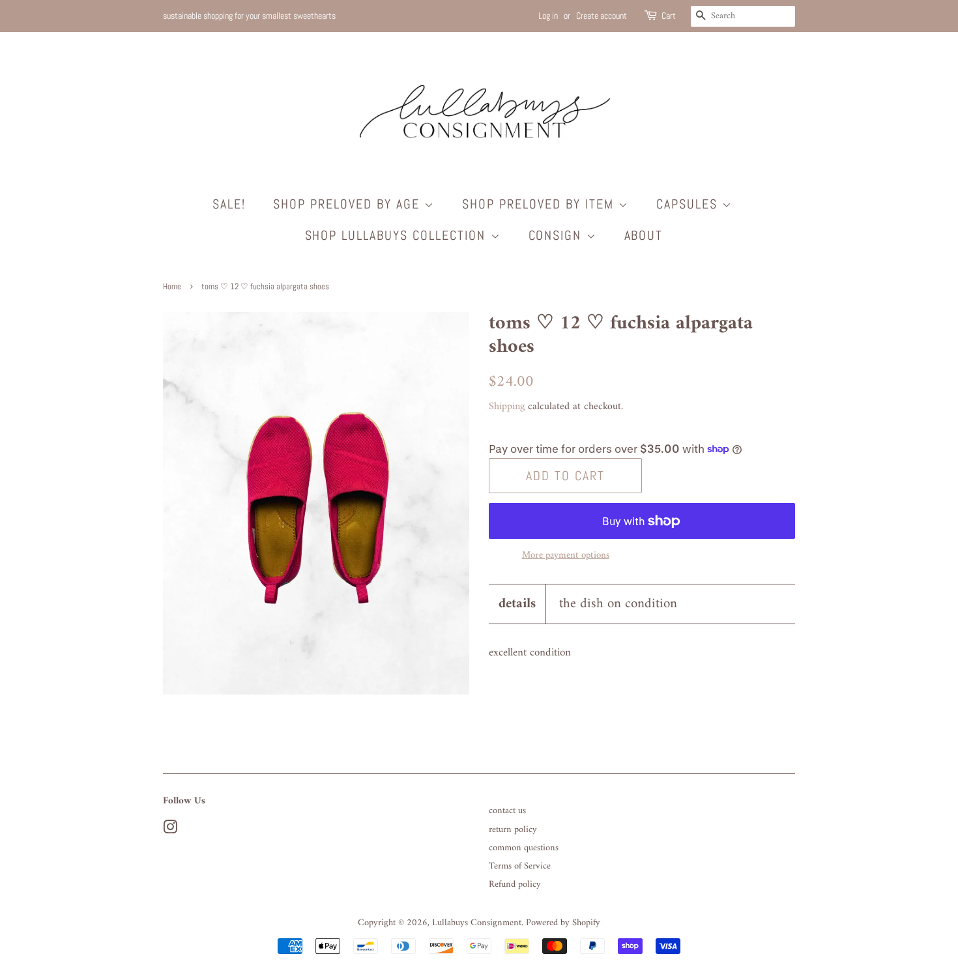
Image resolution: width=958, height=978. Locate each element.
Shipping (507, 406)
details (517, 603)
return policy (513, 830)
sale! (229, 203)
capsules (689, 203)
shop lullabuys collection (398, 235)
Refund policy (515, 884)
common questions (524, 848)
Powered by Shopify (563, 923)
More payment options (565, 555)
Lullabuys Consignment (476, 923)
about (643, 235)
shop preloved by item (540, 203)
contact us (507, 811)
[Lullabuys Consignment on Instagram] (170, 830)
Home (172, 286)
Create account (601, 16)
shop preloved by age (348, 203)
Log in (548, 16)
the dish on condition (618, 603)
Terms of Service (520, 866)
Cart (668, 16)
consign (558, 235)
